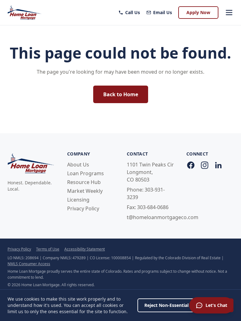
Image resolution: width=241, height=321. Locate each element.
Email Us (162, 12)
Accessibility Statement (84, 249)
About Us (78, 164)
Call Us (132, 12)
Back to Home (120, 94)
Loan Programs (85, 173)
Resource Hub (84, 182)
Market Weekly (85, 190)
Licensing (78, 199)
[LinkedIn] (218, 165)
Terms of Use (47, 249)
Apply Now (198, 12)
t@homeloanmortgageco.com (162, 217)
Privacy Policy (83, 208)
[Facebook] (190, 165)
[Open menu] (229, 12)
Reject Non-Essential (166, 305)
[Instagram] (204, 165)
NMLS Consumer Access (29, 263)
